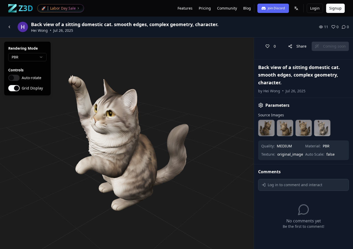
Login (315, 8)
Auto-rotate (31, 78)
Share (301, 46)
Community (227, 8)
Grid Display (32, 88)
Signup (335, 8)
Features (185, 8)
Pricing (205, 8)
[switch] (14, 78)
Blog (247, 8)
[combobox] (27, 57)
